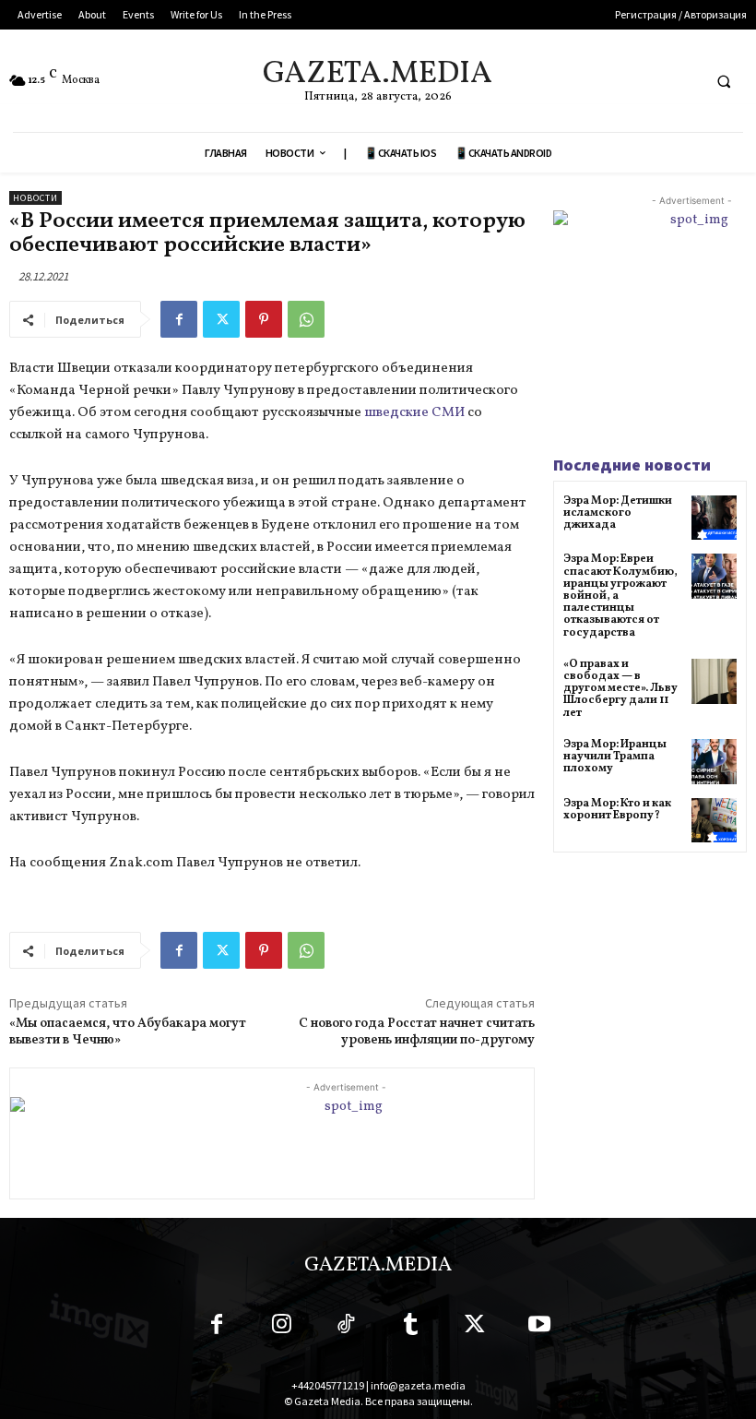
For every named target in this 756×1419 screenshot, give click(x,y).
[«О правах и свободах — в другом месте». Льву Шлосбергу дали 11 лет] (714, 681)
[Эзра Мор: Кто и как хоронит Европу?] (714, 820)
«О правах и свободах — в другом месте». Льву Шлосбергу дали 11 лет (620, 689)
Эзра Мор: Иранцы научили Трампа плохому (615, 756)
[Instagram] (281, 1327)
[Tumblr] (410, 1327)
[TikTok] (345, 1327)
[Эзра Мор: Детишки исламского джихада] (714, 518)
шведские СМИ (414, 413)
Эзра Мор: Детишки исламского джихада (617, 513)
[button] (724, 81)
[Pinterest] (263, 319)
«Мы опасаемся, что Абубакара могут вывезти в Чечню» (127, 1032)
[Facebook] (178, 319)
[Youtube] (539, 1327)
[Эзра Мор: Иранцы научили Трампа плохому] (714, 761)
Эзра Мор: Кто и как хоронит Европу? (617, 809)
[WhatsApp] (306, 319)
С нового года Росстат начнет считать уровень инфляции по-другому (417, 1032)
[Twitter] (221, 319)
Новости (35, 198)
